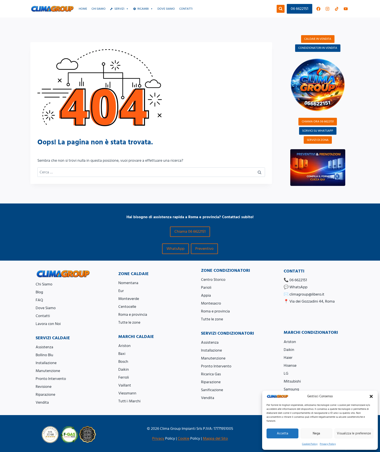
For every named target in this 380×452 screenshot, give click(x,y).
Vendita (42, 402)
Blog (39, 292)
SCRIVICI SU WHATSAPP (317, 131)
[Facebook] (318, 9)
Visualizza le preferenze (354, 433)
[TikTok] (337, 9)
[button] (371, 396)
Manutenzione (48, 371)
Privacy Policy (328, 444)
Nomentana (128, 283)
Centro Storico (213, 279)
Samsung (291, 389)
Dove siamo (166, 9)
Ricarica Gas (211, 374)
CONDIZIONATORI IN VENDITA (317, 48)
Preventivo (204, 248)
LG (286, 373)
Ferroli (123, 377)
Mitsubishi (292, 381)
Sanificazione (212, 390)
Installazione (46, 363)
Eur (121, 291)
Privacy (158, 438)
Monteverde (128, 298)
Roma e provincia (132, 314)
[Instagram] (327, 9)
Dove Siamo (46, 308)
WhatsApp (175, 248)
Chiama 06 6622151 (190, 231)
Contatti (185, 9)
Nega (316, 433)
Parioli (206, 287)
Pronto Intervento (51, 378)
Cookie (183, 438)
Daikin (123, 369)
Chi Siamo (98, 9)
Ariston (124, 346)
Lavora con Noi (48, 324)
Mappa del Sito (215, 438)
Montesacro (211, 303)
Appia (206, 295)
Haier (288, 357)
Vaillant (124, 385)
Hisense (290, 365)
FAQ (39, 300)
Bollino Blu (44, 355)
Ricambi (143, 9)
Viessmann (127, 393)
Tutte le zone (129, 322)
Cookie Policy (310, 444)
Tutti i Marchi (129, 401)
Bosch (123, 361)
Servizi (119, 9)
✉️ (304, 294)
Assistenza (44, 347)
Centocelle (127, 306)
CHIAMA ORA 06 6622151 (318, 121)
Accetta (282, 433)
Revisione (43, 386)
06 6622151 (299, 8)
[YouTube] (346, 9)
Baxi (121, 353)
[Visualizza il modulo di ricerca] (281, 9)
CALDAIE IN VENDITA (317, 39)
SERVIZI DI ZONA (318, 140)
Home (83, 9)
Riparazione (45, 394)
